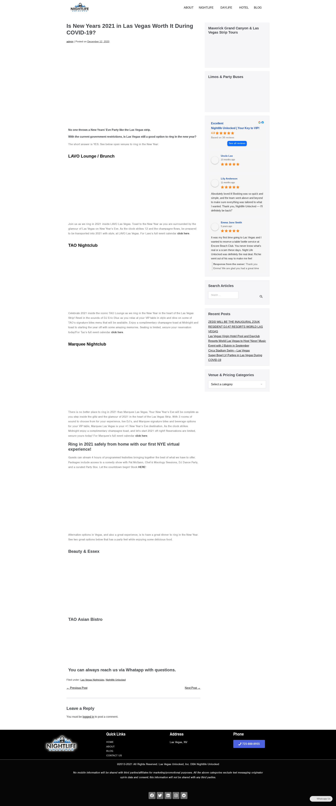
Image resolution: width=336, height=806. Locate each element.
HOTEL (244, 7)
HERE (141, 467)
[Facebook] (152, 795)
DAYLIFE (226, 7)
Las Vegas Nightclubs (92, 679)
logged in (88, 716)
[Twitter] (160, 795)
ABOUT (189, 7)
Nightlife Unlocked (116, 679)
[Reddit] (183, 795)
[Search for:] (223, 295)
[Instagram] (176, 795)
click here (183, 233)
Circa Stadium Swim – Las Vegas (229, 350)
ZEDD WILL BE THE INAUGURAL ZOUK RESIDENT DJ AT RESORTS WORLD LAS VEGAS (235, 326)
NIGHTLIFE (206, 7)
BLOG (258, 7)
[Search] (261, 296)
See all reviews (237, 143)
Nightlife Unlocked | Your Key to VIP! (235, 128)
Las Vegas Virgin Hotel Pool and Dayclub (234, 336)
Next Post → (192, 687)
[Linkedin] (168, 795)
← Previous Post (76, 687)
